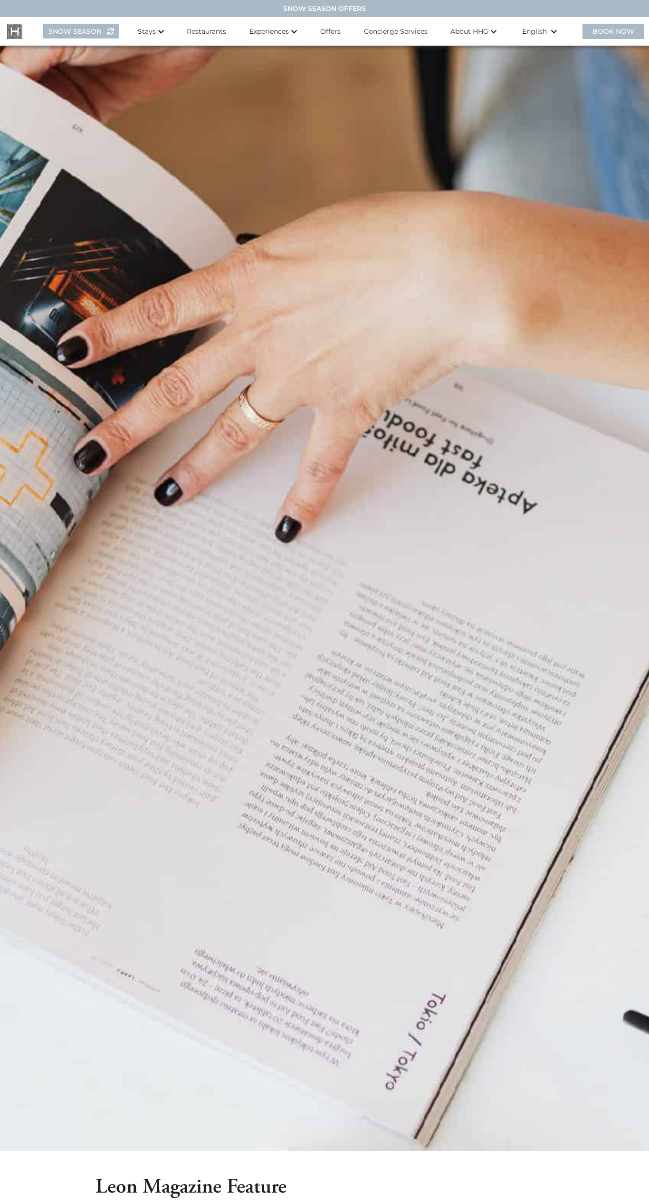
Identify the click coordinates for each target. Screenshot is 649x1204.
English (535, 31)
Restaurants (206, 31)
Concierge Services (396, 31)
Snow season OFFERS (324, 8)
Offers (330, 31)
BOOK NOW (613, 31)
